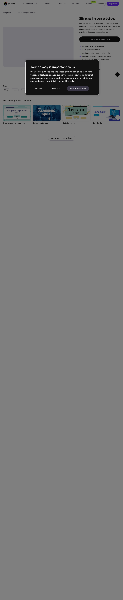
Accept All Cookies (78, 88)
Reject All (56, 88)
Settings (38, 88)
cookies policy (69, 81)
